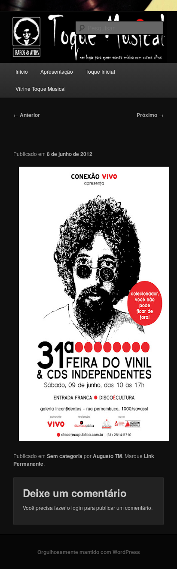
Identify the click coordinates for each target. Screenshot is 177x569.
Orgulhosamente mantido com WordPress (88, 552)
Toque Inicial (100, 71)
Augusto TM (107, 456)
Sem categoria (64, 456)
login (77, 507)
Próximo (150, 115)
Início (21, 71)
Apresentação (56, 71)
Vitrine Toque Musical (40, 88)
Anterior (26, 115)
